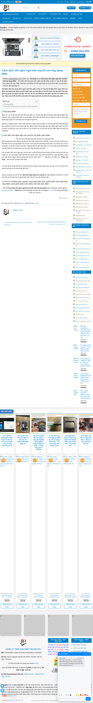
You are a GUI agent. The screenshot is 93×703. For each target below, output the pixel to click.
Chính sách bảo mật (79, 648)
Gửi (88, 699)
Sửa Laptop (42, 14)
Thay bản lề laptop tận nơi (83, 248)
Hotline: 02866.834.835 (8, 2)
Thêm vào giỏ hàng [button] (7, 606)
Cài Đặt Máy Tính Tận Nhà (83, 145)
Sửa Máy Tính (30, 14)
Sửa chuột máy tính (81, 304)
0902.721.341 (5, 676)
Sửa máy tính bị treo (81, 284)
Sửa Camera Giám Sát (60, 18)
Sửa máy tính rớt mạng (82, 297)
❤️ (85, 695)
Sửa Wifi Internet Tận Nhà (83, 167)
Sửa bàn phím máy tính (82, 308)
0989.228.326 (39, 674)
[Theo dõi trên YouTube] (90, 1)
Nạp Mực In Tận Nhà (82, 160)
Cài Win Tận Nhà (81, 148)
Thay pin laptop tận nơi (82, 232)
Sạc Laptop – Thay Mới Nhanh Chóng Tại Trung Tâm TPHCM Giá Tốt (70, 596)
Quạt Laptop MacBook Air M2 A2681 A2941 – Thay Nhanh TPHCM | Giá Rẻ (54, 596)
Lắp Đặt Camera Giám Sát (42, 18)
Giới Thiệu (60, 2)
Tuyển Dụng (80, 2)
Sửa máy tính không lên (82, 287)
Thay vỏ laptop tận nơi (82, 259)
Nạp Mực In (17, 18)
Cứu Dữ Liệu (28, 18)
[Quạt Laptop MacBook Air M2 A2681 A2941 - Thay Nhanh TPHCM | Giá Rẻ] (54, 524)
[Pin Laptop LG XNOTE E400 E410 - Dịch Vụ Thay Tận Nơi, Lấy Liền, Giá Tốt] (86, 524)
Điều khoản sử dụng (79, 645)
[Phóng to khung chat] (86, 654)
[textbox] (71, 699)
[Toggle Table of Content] (35, 101)
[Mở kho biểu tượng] (89, 695)
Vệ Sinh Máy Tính (76, 14)
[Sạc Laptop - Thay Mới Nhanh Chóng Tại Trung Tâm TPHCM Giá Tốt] (70, 524)
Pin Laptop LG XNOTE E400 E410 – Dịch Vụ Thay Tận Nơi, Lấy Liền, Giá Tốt (86, 596)
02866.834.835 (29, 674)
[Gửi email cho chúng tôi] (89, 1)
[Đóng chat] (89, 654)
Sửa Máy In (6, 18)
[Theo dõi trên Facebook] (85, 1)
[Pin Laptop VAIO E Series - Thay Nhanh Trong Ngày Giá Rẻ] (23, 524)
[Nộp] (38, 7)
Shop (80, 18)
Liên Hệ (67, 2)
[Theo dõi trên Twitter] (87, 1)
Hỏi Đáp (72, 18)
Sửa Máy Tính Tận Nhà (82, 138)
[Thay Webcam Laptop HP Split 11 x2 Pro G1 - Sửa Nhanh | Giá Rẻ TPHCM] (39, 524)
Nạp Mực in (30, 687)
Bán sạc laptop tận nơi (82, 235)
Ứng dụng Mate (8, 104)
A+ (68, 695)
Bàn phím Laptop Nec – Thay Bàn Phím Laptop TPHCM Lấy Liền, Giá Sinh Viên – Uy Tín (7, 596)
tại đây (36, 663)
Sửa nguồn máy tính (81, 318)
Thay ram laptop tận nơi (83, 267)
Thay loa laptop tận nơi (82, 255)
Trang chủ (4, 63)
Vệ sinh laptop (7, 22)
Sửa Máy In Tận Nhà (82, 156)
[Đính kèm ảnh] (59, 695)
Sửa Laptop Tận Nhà (82, 141)
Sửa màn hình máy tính (82, 311)
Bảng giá (73, 2)
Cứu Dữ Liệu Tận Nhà (82, 163)
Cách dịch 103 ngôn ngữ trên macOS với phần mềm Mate (21, 106)
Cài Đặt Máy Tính (55, 14)
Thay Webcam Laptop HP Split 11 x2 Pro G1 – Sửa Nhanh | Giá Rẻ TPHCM (38, 596)
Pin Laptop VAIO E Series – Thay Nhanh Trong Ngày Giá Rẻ (23, 596)
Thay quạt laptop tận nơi (83, 252)
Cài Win (65, 14)
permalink (36, 203)
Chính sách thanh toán (80, 651)
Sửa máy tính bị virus (82, 277)
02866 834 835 (11, 696)
